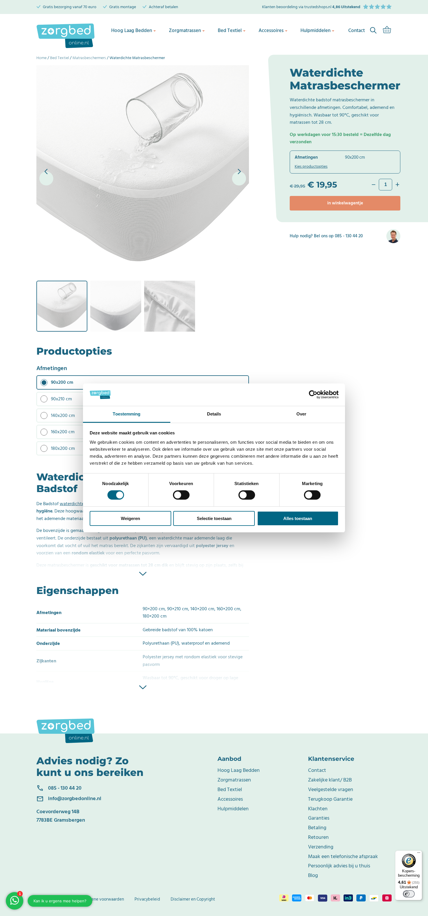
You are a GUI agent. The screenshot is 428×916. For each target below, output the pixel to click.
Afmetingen (51, 368)
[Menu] (418, 853)
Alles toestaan (297, 518)
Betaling (317, 827)
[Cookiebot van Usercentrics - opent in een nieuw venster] (313, 394)
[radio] (142, 382)
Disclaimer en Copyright (193, 899)
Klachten (318, 808)
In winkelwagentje (345, 203)
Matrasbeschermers (89, 57)
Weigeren (130, 518)
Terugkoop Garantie (330, 799)
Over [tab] (301, 413)
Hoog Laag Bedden (131, 30)
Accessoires (271, 30)
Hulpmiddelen (315, 30)
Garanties (318, 818)
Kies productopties (311, 166)
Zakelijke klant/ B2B (330, 780)
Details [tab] (214, 413)
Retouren (318, 837)
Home (41, 57)
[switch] (181, 495)
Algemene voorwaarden (101, 899)
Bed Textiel (230, 30)
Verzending (320, 847)
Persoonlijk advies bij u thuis (339, 866)
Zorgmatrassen (185, 30)
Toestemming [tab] (126, 413)
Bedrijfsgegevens (52, 899)
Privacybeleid (147, 899)
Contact (317, 770)
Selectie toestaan (214, 518)
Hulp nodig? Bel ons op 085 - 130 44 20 (326, 236)
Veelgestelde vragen (330, 789)
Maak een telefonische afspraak (343, 856)
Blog (313, 875)
